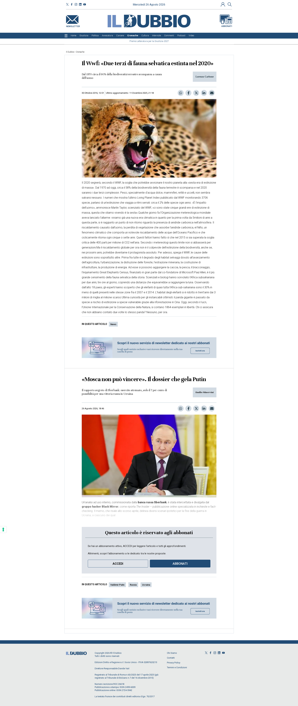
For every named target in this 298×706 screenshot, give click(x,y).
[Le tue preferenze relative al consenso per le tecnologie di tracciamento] (3, 529)
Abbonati (226, 26)
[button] (223, 4)
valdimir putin (117, 585)
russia (133, 585)
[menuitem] (73, 35)
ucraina (146, 585)
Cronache (80, 52)
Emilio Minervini (205, 392)
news (113, 324)
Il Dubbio (70, 52)
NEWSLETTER (73, 25)
